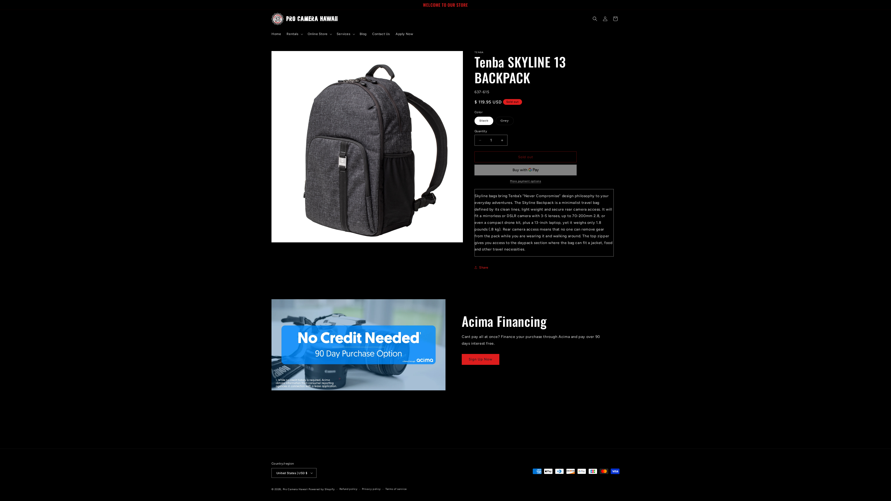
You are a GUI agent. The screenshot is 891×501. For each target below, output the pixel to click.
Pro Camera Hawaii (295, 489)
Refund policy (348, 489)
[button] (294, 34)
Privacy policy (371, 489)
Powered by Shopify (322, 489)
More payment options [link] (525, 181)
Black (486, 122)
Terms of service (396, 489)
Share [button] (483, 268)
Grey (507, 122)
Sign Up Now (480, 359)
